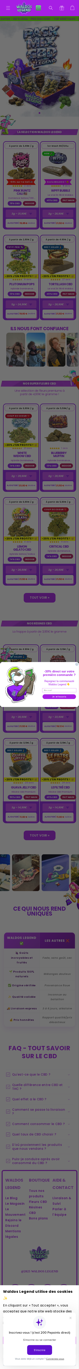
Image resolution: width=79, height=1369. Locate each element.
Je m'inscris (59, 697)
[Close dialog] (77, 664)
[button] (8, 7)
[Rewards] (61, 7)
